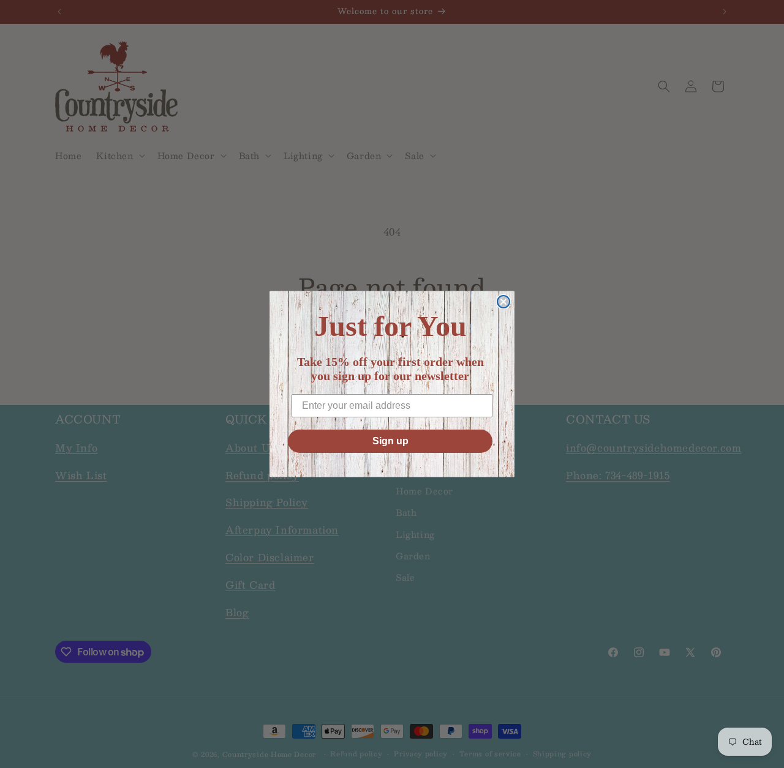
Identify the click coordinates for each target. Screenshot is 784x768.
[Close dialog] (503, 302)
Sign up (390, 441)
